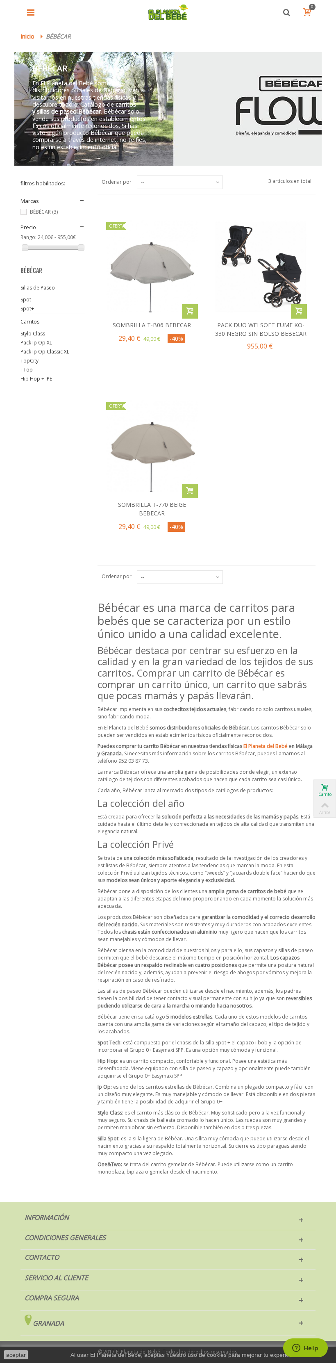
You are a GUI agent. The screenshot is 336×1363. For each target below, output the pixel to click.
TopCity (29, 360)
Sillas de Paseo (37, 287)
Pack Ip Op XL (36, 342)
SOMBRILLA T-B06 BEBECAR (152, 325)
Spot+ (27, 308)
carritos (126, 104)
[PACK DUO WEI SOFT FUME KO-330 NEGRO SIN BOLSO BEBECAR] (261, 266)
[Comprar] (190, 311)
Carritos (29, 321)
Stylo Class (32, 333)
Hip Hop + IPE (36, 378)
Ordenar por (117, 181)
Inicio (27, 36)
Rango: (28, 237)
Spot (25, 299)
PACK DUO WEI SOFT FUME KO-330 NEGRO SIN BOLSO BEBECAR (260, 329)
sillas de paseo (57, 111)
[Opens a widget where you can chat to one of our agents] (305, 1348)
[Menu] (30, 12)
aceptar (16, 1355)
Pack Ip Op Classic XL (44, 351)
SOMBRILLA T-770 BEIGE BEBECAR (152, 509)
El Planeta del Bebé (265, 746)
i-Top (26, 369)
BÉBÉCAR (44, 211)
